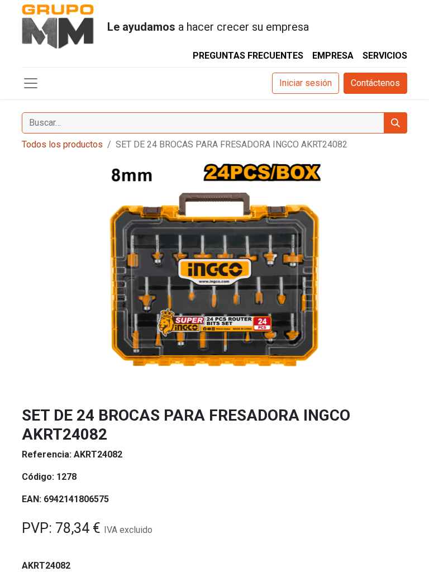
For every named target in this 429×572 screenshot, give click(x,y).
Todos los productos (62, 144)
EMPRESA (333, 55)
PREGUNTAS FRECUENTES (248, 55)
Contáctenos (375, 83)
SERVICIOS (385, 55)
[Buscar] (395, 123)
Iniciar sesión (305, 83)
